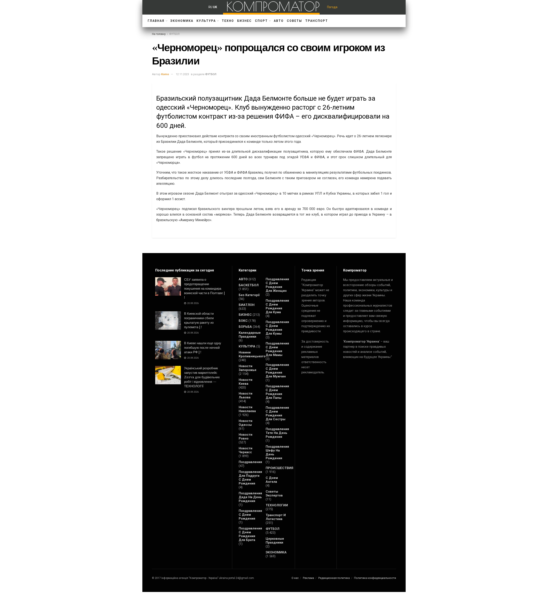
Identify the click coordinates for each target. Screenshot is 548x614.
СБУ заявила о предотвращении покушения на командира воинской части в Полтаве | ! (204, 288)
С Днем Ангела (272, 480)
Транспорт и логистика (276, 517)
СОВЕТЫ (294, 20)
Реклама (308, 578)
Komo (165, 74)
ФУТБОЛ (174, 34)
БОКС (243, 321)
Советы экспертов (274, 493)
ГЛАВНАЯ (156, 20)
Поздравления (250, 462)
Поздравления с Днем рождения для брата (250, 534)
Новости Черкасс (245, 450)
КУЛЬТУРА (206, 20)
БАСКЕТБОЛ (249, 285)
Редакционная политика (334, 578)
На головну (159, 34)
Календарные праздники (250, 334)
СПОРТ (261, 20)
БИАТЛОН (247, 305)
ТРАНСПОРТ (316, 20)
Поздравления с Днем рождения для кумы (277, 327)
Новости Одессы (245, 423)
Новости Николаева (247, 409)
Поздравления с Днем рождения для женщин (277, 285)
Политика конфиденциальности (375, 578)
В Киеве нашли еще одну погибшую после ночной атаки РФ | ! (202, 347)
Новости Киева (245, 382)
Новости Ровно (245, 436)
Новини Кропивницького (252, 354)
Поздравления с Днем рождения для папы (277, 392)
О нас (295, 578)
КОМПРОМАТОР (273, 6)
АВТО (279, 20)
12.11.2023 (182, 74)
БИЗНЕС (244, 20)
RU (210, 7)
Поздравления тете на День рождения (277, 433)
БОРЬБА (245, 327)
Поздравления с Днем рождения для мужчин (277, 370)
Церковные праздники (275, 540)
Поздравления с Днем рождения (250, 514)
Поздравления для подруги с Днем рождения (250, 477)
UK (215, 7)
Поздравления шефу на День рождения (277, 452)
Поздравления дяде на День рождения (250, 497)
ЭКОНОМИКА (181, 20)
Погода (332, 7)
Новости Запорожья (247, 368)
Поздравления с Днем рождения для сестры (277, 413)
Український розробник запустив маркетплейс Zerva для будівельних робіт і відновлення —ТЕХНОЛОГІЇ (202, 377)
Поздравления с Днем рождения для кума (277, 306)
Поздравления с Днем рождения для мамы (277, 349)
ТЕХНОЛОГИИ (277, 505)
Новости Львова (245, 395)
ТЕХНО (228, 20)
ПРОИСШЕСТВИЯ (279, 468)
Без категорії (249, 295)
